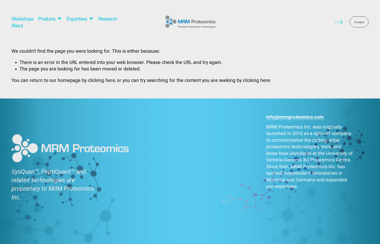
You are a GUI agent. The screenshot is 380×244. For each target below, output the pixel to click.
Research (107, 18)
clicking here (101, 80)
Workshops (22, 18)
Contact (359, 22)
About (17, 25)
